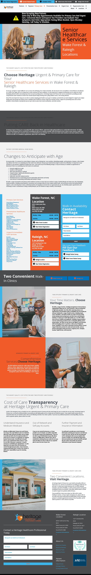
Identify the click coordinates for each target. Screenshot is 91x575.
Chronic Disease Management (12, 202)
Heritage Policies (60, 566)
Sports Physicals (9, 228)
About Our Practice (61, 545)
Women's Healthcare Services (12, 206)
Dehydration (9, 241)
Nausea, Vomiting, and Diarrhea (13, 251)
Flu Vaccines (8, 218)
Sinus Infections (9, 254)
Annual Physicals (9, 216)
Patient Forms (59, 564)
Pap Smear (8, 225)
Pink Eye (8, 248)
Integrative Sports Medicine (12, 221)
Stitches (8, 258)
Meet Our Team (60, 550)
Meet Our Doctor (60, 552)
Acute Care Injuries (10, 238)
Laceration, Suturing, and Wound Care (14, 247)
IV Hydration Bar (10, 222)
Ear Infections (9, 244)
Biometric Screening (10, 217)
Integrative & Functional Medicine (13, 219)
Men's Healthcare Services (11, 204)
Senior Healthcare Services (12, 207)
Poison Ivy (8, 250)
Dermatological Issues (11, 243)
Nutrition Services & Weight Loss (13, 224)
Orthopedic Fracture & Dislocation (13, 252)
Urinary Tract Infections (11, 260)
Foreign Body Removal (11, 246)
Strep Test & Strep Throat (11, 259)
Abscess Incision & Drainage (12, 239)
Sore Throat (8, 255)
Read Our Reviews (61, 547)
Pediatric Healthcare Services (12, 208)
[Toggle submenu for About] (76, 8)
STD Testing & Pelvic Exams (12, 257)
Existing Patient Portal (62, 568)
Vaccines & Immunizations (11, 229)
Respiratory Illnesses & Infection (13, 253)
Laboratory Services (10, 223)
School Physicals (9, 226)
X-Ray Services (9, 261)
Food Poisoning (9, 245)
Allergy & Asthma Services (11, 240)
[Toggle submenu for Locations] (86, 8)
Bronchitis (8, 237)
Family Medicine (9, 203)
